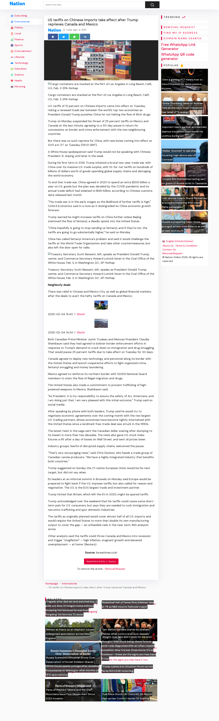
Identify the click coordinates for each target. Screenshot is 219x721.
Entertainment (23, 51)
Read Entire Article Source (101, 561)
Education (20, 68)
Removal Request (172, 253)
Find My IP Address (181, 32)
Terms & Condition (186, 245)
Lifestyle (19, 57)
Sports (18, 45)
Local (17, 33)
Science (19, 74)
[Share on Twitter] (64, 37)
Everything (20, 15)
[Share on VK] (85, 37)
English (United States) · (180, 241)
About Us (167, 245)
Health (18, 80)
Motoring (19, 86)
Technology (21, 63)
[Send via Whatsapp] (74, 37)
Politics (18, 27)
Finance (19, 39)
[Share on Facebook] (53, 37)
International (21, 21)
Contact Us (169, 249)
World (80, 314)
